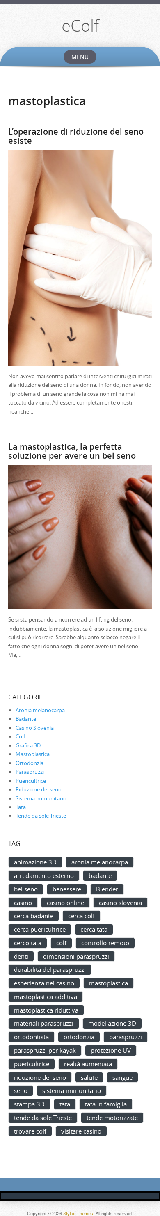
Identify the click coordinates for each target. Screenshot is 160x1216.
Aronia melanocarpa (40, 710)
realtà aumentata (88, 1064)
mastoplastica (108, 983)
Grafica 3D (28, 745)
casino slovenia (120, 902)
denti (21, 956)
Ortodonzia (29, 763)
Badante (26, 718)
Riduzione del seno (39, 789)
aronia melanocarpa (99, 862)
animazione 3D (35, 862)
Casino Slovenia (35, 727)
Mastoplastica (33, 754)
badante (100, 875)
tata (64, 1104)
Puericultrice (31, 780)
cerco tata (27, 943)
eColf (80, 25)
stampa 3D (29, 1104)
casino (23, 902)
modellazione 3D (112, 1023)
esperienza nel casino (44, 983)
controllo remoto (105, 943)
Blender (107, 889)
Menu (80, 57)
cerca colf (81, 916)
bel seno (26, 889)
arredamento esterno (44, 875)
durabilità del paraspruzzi (50, 969)
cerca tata (93, 929)
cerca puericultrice (40, 929)
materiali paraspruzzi (43, 1023)
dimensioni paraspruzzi (76, 956)
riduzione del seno (40, 1077)
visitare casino (81, 1131)
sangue (122, 1077)
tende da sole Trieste (43, 1117)
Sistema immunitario (41, 798)
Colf (20, 736)
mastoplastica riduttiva (46, 1010)
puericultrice (31, 1064)
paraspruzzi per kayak (45, 1050)
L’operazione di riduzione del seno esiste (76, 136)
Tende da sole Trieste (41, 815)
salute (89, 1077)
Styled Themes (78, 1213)
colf (61, 943)
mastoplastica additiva (45, 996)
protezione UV (111, 1050)
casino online (65, 902)
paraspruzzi (125, 1037)
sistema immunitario (71, 1090)
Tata (21, 807)
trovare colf (30, 1131)
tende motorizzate (112, 1117)
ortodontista (31, 1037)
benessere (67, 889)
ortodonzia (79, 1037)
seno (20, 1090)
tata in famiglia (106, 1104)
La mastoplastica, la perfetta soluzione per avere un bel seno (72, 451)
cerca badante (33, 916)
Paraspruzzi (30, 771)
